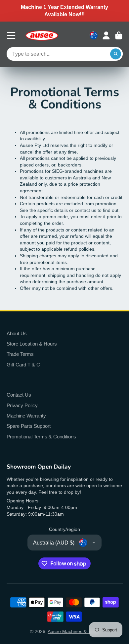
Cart (119, 35)
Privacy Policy (22, 405)
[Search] (115, 54)
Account (106, 35)
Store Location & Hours (32, 344)
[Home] (41, 35)
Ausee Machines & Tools (73, 631)
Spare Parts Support (29, 426)
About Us (17, 333)
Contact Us (19, 395)
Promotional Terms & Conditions (41, 436)
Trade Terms (20, 354)
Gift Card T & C (23, 364)
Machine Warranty (26, 416)
